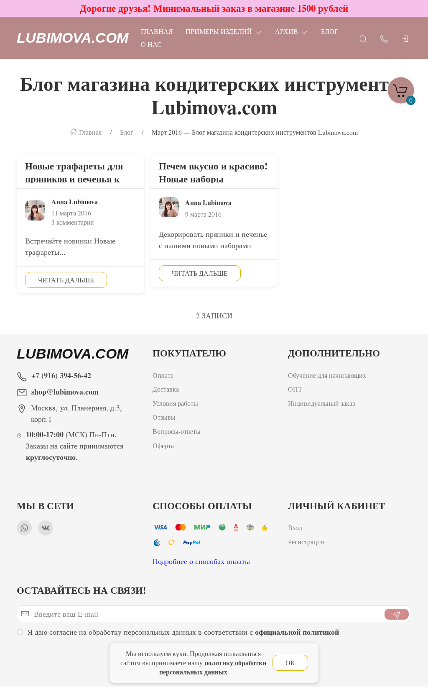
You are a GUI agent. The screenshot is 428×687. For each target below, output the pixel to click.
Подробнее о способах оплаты (201, 561)
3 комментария (72, 222)
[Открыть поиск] (363, 37)
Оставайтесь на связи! (81, 590)
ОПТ (296, 389)
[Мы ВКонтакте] (45, 528)
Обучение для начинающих (328, 375)
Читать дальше (66, 279)
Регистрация (306, 541)
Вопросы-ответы (177, 431)
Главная (157, 31)
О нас (151, 44)
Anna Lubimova (74, 201)
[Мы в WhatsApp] (24, 528)
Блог (329, 31)
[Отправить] (396, 614)
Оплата (163, 375)
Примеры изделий (219, 31)
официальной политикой (297, 631)
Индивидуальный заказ (321, 403)
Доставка (166, 389)
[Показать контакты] (384, 37)
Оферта (163, 445)
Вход (295, 527)
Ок (290, 662)
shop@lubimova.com (65, 391)
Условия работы (175, 403)
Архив (286, 31)
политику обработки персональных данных (212, 667)
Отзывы (164, 417)
